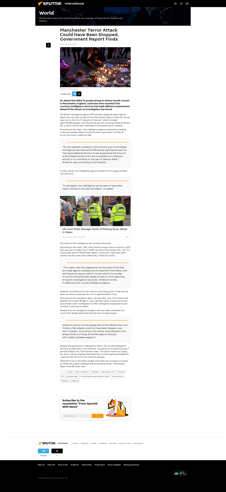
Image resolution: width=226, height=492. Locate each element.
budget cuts (75, 381)
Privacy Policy (100, 465)
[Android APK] (180, 473)
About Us (41, 465)
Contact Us (75, 465)
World (63, 372)
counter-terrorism (117, 376)
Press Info (51, 465)
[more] (127, 236)
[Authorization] (175, 3)
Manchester (121, 372)
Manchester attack (72, 376)
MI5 (62, 376)
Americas (85, 443)
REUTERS (64, 89)
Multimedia (138, 443)
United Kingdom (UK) (107, 372)
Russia (94, 443)
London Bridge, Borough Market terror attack (95, 376)
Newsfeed (95, 372)
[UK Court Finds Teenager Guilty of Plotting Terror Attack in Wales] (95, 211)
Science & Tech (125, 443)
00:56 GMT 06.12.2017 (68, 44)
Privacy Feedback (114, 465)
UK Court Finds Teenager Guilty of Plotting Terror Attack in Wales (94, 230)
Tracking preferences (131, 465)
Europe (70, 372)
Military (113, 443)
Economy (103, 443)
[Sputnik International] (50, 6)
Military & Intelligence (82, 372)
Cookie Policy (87, 465)
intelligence (64, 381)
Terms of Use (63, 465)
